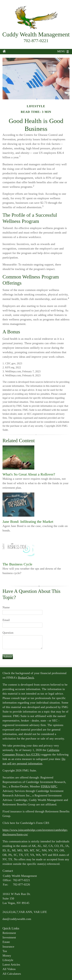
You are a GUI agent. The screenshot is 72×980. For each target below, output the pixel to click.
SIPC (54, 786)
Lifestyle (8, 960)
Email (6, 620)
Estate (6, 942)
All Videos (9, 969)
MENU (61, 51)
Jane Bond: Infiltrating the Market (28, 521)
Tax (5, 951)
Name (6, 607)
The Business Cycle (17, 564)
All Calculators (12, 973)
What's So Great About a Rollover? (29, 474)
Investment (9, 937)
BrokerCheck (26, 677)
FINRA (45, 786)
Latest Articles (11, 964)
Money (7, 955)
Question (8, 632)
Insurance (8, 946)
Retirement (9, 933)
